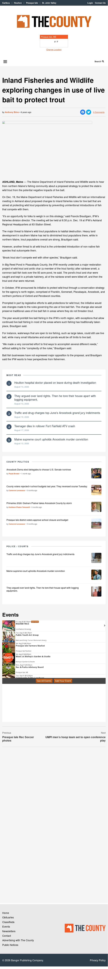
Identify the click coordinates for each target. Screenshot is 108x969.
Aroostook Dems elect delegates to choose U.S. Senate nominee (38, 469)
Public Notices (10, 945)
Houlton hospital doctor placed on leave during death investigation (55, 382)
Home (5, 913)
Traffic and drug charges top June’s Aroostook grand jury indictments (57, 413)
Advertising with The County (18, 940)
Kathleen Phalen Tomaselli (19, 507)
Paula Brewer (14, 473)
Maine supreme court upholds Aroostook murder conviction (51, 439)
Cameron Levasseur (17, 490)
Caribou (6, 2)
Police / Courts (17, 546)
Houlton (18, 2)
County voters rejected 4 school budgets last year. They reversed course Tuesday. (46, 486)
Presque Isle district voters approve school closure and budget (37, 520)
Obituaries (8, 917)
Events (6, 926)
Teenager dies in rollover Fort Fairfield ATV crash (44, 426)
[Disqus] (54, 787)
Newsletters (8, 931)
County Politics (17, 461)
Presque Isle (32, 2)
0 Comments (98, 112)
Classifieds (8, 922)
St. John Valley (49, 2)
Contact (6, 935)
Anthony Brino (12, 112)
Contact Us (100, 2)
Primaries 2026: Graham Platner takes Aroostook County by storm (39, 503)
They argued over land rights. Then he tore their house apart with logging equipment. (55, 398)
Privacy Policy (98, 960)
